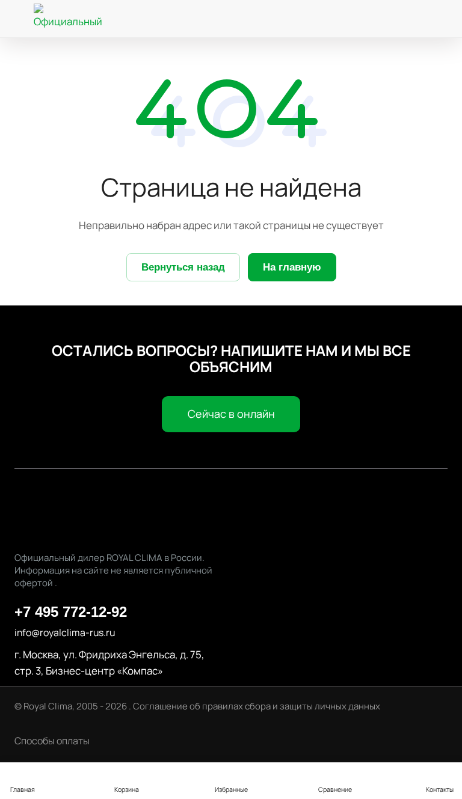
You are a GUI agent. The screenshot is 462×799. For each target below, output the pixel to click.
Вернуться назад (183, 267)
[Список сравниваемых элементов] (362, 19)
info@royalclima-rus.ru (64, 632)
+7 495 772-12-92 (70, 612)
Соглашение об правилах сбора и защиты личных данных (256, 706)
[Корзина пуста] (437, 19)
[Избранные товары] (400, 19)
